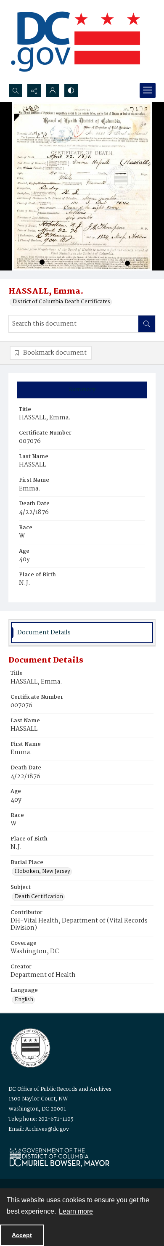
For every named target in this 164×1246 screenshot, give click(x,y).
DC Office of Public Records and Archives (59, 1089)
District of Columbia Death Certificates (61, 302)
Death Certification (39, 897)
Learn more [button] (76, 1211)
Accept (22, 1235)
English (24, 1000)
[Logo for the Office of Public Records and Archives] (29, 1047)
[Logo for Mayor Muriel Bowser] (59, 1157)
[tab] (82, 390)
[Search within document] (146, 323)
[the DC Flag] (75, 41)
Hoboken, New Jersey (42, 871)
